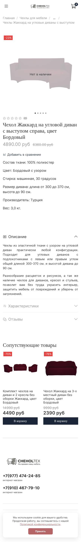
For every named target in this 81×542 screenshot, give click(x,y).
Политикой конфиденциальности (40, 524)
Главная (9, 18)
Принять (40, 531)
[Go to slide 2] (37, 113)
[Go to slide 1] (35, 113)
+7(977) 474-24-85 (21, 475)
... (54, 18)
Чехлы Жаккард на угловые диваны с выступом (38, 22)
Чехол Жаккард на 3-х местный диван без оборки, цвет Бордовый (60, 396)
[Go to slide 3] (40, 113)
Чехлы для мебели (33, 18)
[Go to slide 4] (43, 113)
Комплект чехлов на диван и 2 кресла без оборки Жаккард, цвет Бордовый (20, 396)
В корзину (20, 420)
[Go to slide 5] (45, 113)
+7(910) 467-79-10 (21, 488)
